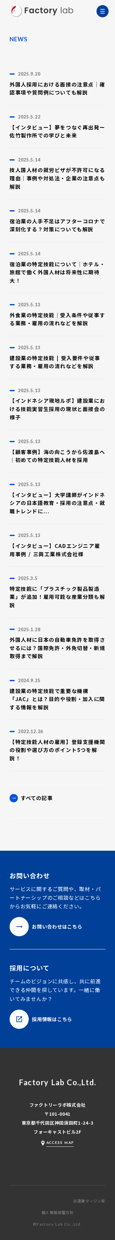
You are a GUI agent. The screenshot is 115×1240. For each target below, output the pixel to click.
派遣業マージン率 (89, 1200)
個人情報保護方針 (58, 1212)
